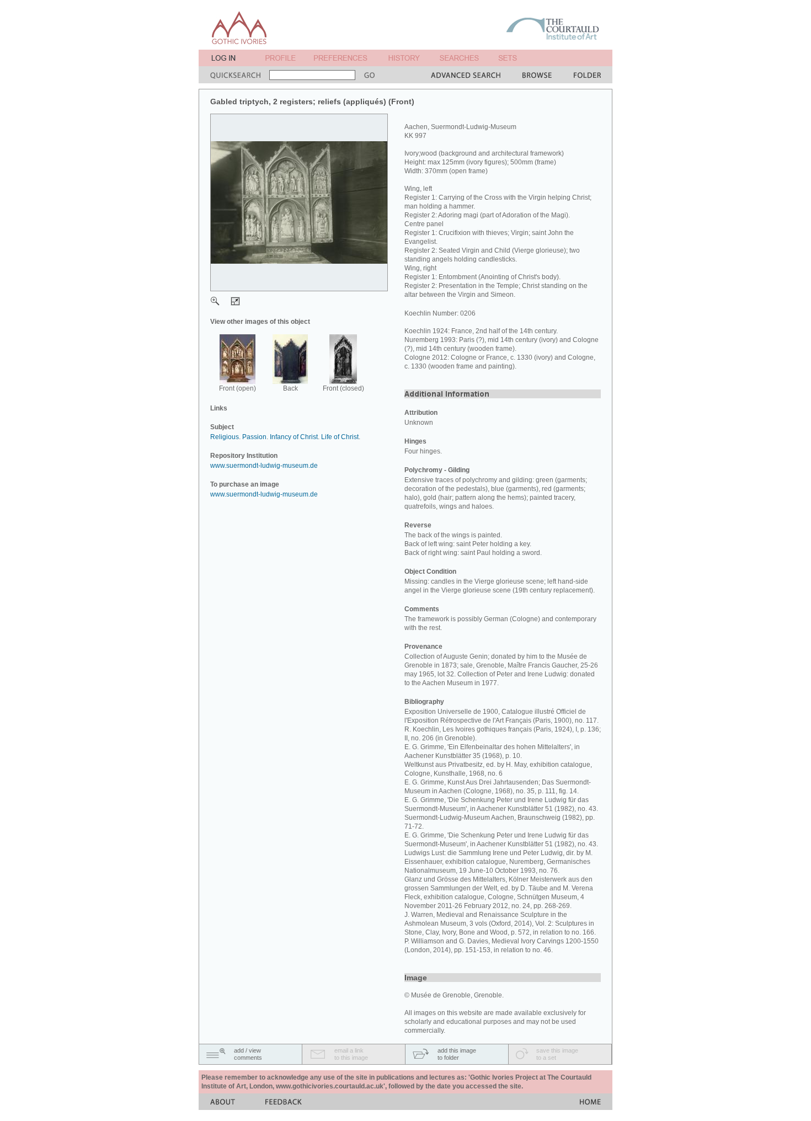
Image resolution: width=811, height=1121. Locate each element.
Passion (254, 437)
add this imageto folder (456, 1054)
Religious (224, 437)
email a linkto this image (351, 1054)
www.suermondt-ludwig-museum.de (264, 465)
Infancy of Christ (294, 437)
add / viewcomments (248, 1054)
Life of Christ (340, 437)
